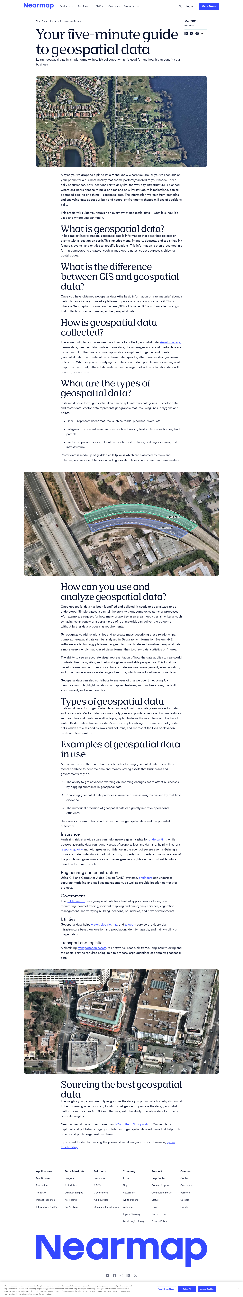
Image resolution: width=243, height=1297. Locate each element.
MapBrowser (43, 1178)
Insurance (99, 1178)
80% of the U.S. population (132, 1124)
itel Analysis (71, 1207)
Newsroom (129, 1193)
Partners (185, 1193)
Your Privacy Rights (166, 1289)
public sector (76, 901)
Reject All (187, 1289)
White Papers (130, 1200)
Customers (114, 6)
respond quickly (72, 849)
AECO (97, 1185)
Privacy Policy (159, 1221)
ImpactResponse (45, 1200)
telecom (130, 924)
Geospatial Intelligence (107, 1207)
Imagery (69, 1178)
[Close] (238, 1289)
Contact (184, 1178)
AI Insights (71, 1185)
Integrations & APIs (46, 1207)
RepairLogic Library (133, 1221)
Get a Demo (209, 6)
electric (106, 924)
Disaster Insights (74, 1193)
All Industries (101, 1200)
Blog (38, 21)
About (126, 1178)
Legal (154, 1207)
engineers (145, 878)
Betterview (42, 1185)
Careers (184, 1200)
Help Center (158, 1178)
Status (154, 1200)
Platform (100, 6)
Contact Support (160, 1185)
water (95, 924)
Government (101, 1193)
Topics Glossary (131, 1214)
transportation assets (92, 948)
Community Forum (161, 1193)
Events (184, 1207)
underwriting (157, 839)
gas (114, 924)
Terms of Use (158, 1214)
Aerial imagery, (170, 342)
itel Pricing (71, 1200)
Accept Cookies (206, 1289)
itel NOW (41, 1193)
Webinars (128, 1207)
